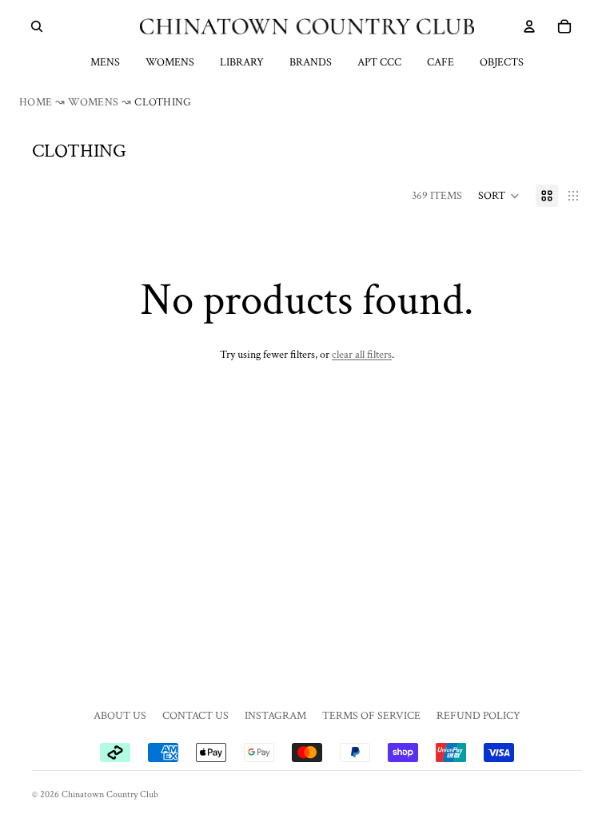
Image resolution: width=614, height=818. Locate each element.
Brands (310, 62)
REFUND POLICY (478, 716)
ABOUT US (120, 716)
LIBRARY (242, 62)
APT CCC (379, 62)
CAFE (440, 62)
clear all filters (362, 354)
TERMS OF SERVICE (371, 716)
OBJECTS (502, 62)
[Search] (36, 26)
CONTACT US (195, 716)
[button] (499, 195)
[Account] (529, 26)
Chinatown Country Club (110, 794)
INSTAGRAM (275, 716)
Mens (105, 62)
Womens (170, 62)
